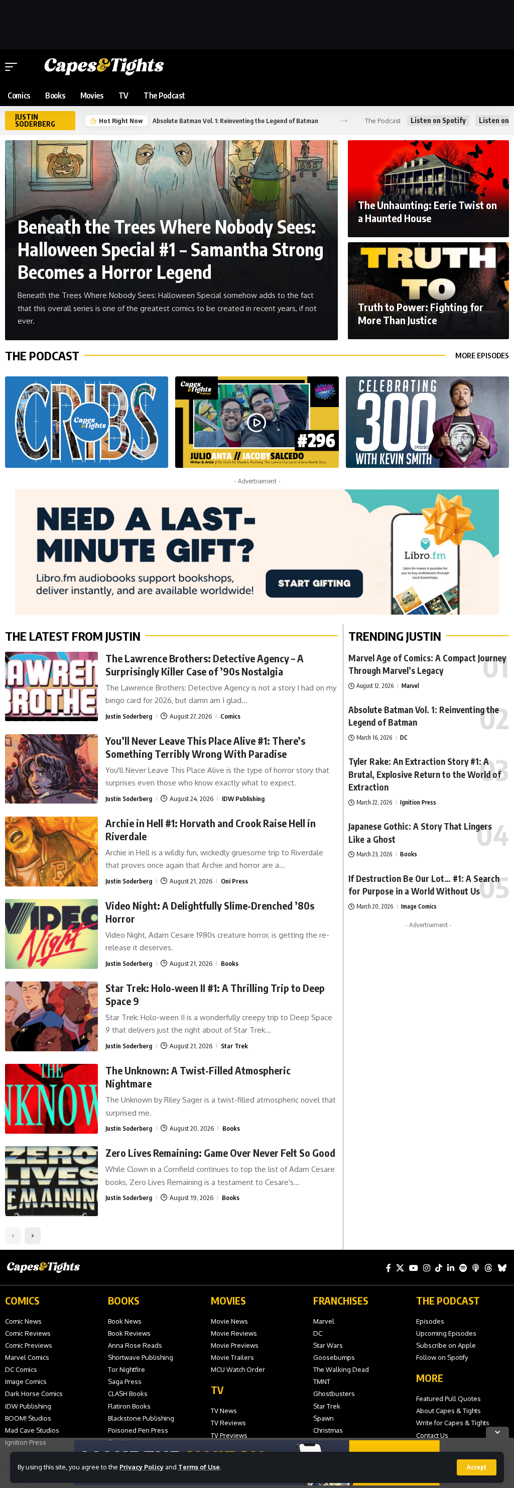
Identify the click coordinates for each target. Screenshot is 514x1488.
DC (404, 737)
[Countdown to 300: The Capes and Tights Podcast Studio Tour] (86, 422)
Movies (228, 1300)
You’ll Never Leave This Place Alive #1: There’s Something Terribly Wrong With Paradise (205, 747)
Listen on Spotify (438, 120)
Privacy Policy (141, 1467)
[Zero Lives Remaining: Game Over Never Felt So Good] (51, 1181)
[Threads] (488, 1268)
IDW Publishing (243, 799)
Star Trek (234, 1046)
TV (217, 1389)
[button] (476, 1467)
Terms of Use (199, 1467)
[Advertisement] (257, 22)
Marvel (410, 685)
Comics (230, 716)
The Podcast (42, 355)
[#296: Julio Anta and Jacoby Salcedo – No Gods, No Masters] (256, 422)
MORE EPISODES (482, 355)
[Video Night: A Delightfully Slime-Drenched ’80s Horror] (51, 934)
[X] (400, 1268)
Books (229, 963)
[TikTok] (439, 1268)
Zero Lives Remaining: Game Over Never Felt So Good (220, 1152)
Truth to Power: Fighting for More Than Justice (420, 313)
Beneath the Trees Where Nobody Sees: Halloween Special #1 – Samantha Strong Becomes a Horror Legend (171, 249)
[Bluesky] (502, 1268)
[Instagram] (427, 1268)
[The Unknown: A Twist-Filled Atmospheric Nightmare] (51, 1099)
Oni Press (234, 881)
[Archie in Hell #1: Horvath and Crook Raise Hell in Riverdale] (51, 851)
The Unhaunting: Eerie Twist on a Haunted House (427, 211)
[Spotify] (463, 1268)
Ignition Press (418, 802)
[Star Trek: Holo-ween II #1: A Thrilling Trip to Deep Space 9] (51, 1016)
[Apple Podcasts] (476, 1268)
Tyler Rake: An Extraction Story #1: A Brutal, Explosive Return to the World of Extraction (241, 121)
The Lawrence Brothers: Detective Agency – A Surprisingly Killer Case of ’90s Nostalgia (204, 664)
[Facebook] (388, 1268)
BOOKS (124, 1300)
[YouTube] (414, 1268)
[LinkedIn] (451, 1268)
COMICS (22, 1300)
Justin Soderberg (128, 716)
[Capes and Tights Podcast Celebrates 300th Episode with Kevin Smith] (427, 422)
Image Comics (419, 906)
